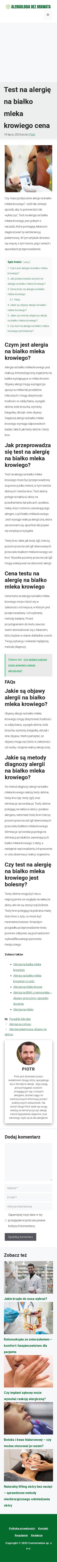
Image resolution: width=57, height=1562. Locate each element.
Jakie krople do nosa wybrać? (25, 1299)
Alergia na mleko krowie (27, 986)
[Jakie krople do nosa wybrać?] (28, 1278)
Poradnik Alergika (20, 1019)
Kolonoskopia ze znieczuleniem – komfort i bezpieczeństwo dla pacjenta (28, 1345)
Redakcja (36, 1535)
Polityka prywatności (22, 1528)
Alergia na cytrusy (20, 1024)
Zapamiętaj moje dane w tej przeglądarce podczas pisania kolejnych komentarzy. (26, 1220)
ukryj (26, 262)
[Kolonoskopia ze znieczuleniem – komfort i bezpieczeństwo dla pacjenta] (28, 1319)
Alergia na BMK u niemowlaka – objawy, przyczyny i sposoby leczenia (32, 998)
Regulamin (21, 1535)
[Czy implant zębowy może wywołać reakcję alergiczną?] (28, 1372)
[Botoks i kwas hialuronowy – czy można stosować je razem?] (28, 1419)
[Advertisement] (28, 52)
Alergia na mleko (23, 1009)
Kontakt (43, 1528)
